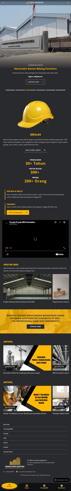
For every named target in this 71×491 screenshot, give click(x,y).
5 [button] (50, 90)
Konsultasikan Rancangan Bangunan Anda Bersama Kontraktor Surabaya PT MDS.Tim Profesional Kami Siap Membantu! (35, 318)
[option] (35, 42)
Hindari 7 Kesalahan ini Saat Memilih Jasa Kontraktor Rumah (24, 413)
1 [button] (10, 90)
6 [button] (60, 90)
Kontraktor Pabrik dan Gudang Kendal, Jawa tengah (21, 373)
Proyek (6, 433)
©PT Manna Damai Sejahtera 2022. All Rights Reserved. (36, 475)
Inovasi (11, 204)
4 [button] (40, 90)
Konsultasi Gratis (62, 480)
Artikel (6, 447)
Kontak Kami (35, 327)
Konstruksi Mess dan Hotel (35, 68)
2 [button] (20, 90)
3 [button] (30, 90)
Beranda (7, 424)
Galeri (6, 443)
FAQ (5, 438)
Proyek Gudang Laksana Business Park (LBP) (18, 302)
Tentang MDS (8, 429)
